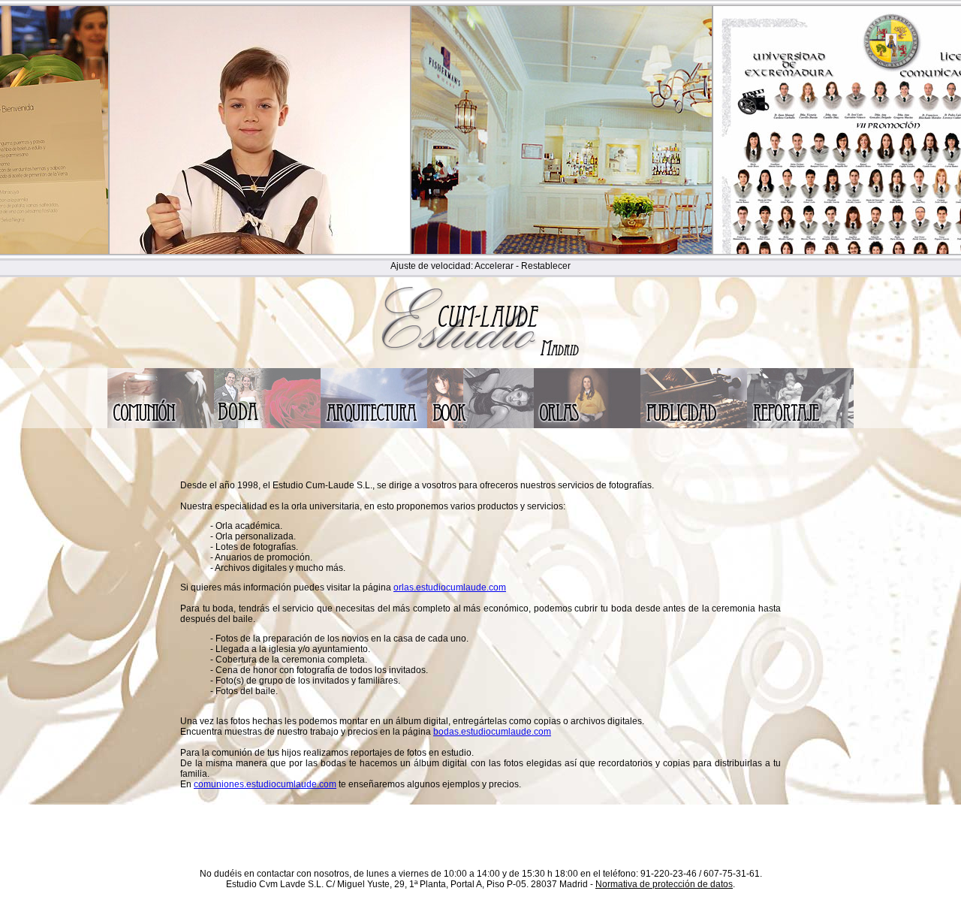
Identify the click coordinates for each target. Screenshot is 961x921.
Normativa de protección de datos (664, 884)
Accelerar (494, 266)
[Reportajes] (800, 425)
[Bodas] (267, 425)
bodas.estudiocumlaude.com (492, 731)
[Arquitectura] (374, 425)
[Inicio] (480, 364)
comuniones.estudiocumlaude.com (265, 784)
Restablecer (546, 266)
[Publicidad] (693, 425)
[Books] (480, 425)
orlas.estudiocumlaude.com (449, 587)
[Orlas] (587, 425)
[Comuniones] (160, 425)
